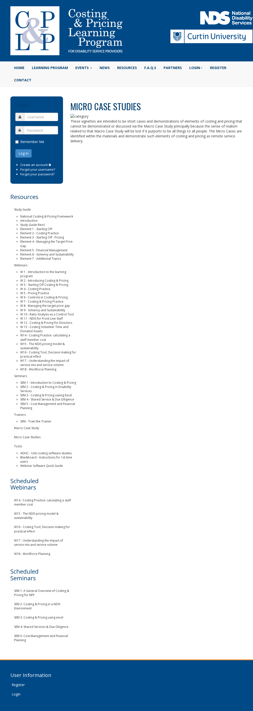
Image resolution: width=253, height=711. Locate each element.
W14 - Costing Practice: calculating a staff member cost (45, 337)
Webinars (20, 265)
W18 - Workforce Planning (38, 369)
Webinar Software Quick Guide (41, 466)
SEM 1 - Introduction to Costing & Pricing (48, 383)
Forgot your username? (37, 169)
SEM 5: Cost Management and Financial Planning (41, 638)
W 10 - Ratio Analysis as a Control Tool (47, 314)
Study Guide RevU (32, 225)
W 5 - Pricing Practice (34, 293)
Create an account (34, 165)
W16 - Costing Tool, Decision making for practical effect (42, 529)
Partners (173, 67)
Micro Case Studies (27, 437)
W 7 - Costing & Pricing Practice (41, 301)
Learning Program (50, 67)
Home (19, 67)
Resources (127, 67)
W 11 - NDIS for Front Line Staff (41, 318)
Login (16, 694)
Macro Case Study (26, 428)
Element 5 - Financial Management (43, 250)
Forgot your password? (37, 174)
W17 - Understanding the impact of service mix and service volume (44, 363)
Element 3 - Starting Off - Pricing (42, 237)
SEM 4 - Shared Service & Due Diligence (47, 399)
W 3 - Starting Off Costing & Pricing (44, 285)
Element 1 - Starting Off (36, 229)
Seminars (20, 376)
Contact (22, 80)
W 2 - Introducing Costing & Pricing (44, 280)
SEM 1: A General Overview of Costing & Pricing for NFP (41, 593)
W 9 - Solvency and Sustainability (42, 310)
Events (82, 67)
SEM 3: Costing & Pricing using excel (38, 617)
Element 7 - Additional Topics (40, 258)
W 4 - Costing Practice (35, 289)
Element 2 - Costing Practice (39, 233)
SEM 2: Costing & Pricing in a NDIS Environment (37, 606)
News (105, 67)
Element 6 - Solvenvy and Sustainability (47, 254)
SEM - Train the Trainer (35, 421)
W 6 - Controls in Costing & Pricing (44, 297)
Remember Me (32, 141)
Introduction (29, 221)
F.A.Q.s (150, 67)
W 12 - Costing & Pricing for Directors (46, 323)
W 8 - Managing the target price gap (45, 306)
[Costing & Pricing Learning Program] (66, 30)
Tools (18, 446)
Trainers (20, 415)
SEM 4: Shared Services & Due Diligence (41, 627)
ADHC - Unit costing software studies (46, 453)
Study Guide (22, 209)
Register (218, 67)
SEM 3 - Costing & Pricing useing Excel (46, 395)
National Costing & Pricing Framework (46, 216)
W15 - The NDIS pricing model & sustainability (36, 515)
